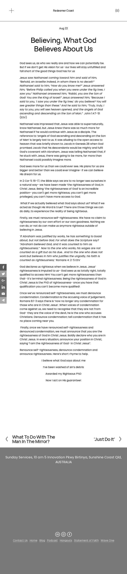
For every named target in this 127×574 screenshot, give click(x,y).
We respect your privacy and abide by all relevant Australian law (52, 551)
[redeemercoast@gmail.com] (57, 534)
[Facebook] (69, 534)
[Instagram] (63, 534)
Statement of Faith (86, 540)
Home (33, 540)
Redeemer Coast (63, 10)
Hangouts (66, 540)
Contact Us (20, 540)
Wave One (107, 540)
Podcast (52, 540)
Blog (42, 540)
